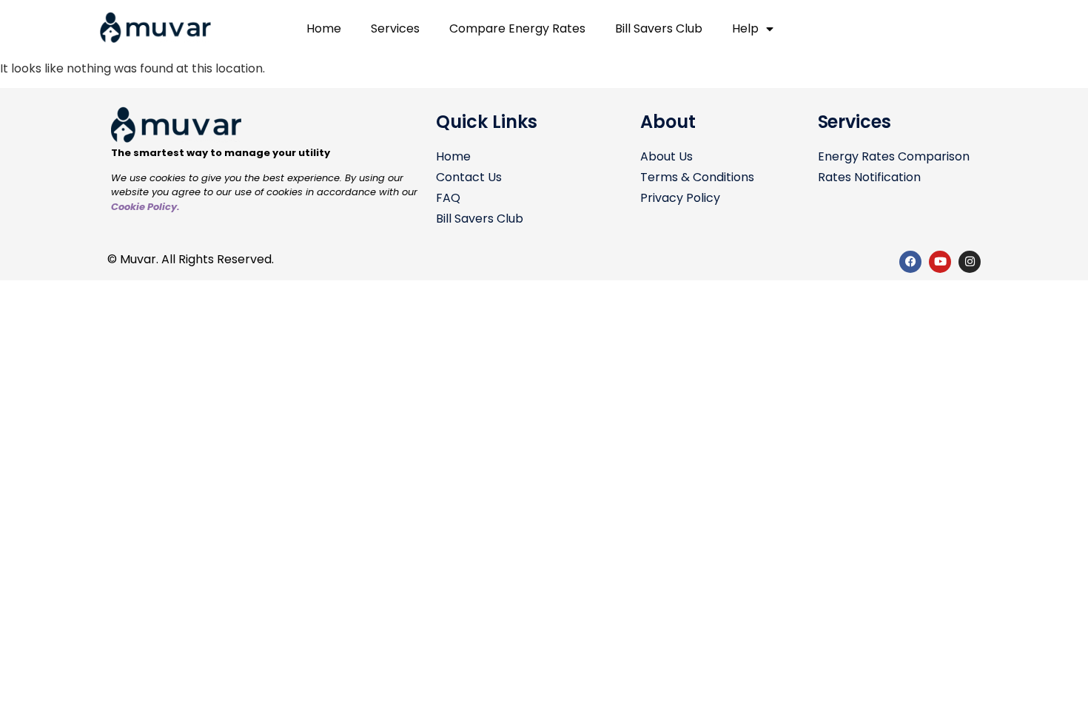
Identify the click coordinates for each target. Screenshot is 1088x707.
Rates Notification (869, 177)
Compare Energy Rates (517, 28)
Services (395, 28)
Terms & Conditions (697, 177)
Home (323, 28)
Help (745, 28)
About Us (666, 156)
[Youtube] (940, 262)
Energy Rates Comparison (894, 156)
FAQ (448, 197)
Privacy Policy (680, 197)
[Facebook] (910, 262)
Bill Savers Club (658, 28)
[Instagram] (969, 262)
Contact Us (469, 177)
